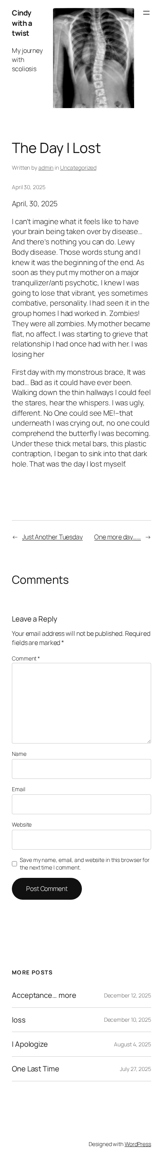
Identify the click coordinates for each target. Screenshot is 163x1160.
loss (19, 1020)
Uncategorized (78, 167)
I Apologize (30, 1044)
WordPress (138, 1144)
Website (22, 824)
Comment (26, 658)
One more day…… (117, 537)
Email (18, 789)
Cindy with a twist (22, 23)
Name (19, 753)
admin (46, 167)
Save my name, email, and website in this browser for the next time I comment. (85, 863)
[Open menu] (146, 12)
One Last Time (35, 1069)
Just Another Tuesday (52, 537)
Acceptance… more (44, 995)
